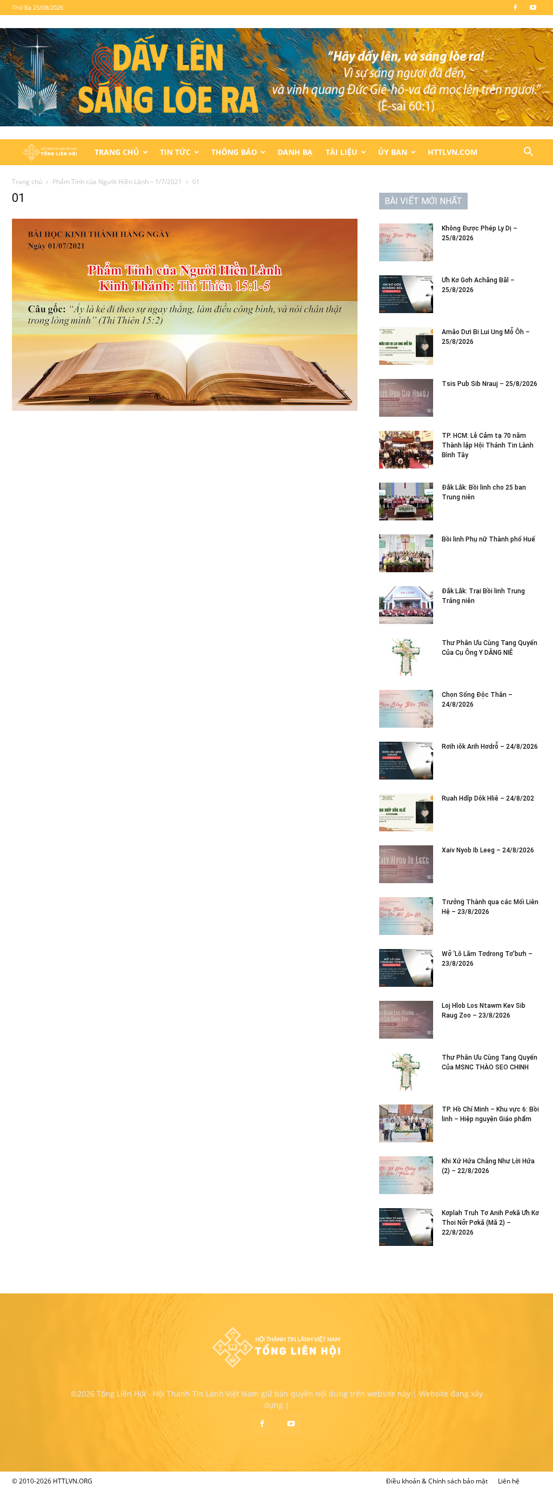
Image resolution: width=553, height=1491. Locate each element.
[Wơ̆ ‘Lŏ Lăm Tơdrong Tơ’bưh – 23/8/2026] (406, 968)
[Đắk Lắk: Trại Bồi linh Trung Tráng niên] (406, 605)
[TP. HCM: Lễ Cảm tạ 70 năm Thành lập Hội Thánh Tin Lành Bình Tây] (406, 450)
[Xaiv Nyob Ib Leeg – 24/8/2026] (406, 864)
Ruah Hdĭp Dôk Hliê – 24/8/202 (488, 798)
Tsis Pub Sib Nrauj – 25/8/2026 (489, 384)
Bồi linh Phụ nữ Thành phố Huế (488, 539)
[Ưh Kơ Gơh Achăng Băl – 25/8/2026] (406, 294)
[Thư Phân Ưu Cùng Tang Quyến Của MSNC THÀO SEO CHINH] (406, 1071)
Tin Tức (175, 152)
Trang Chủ (117, 152)
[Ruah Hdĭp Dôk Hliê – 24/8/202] (406, 812)
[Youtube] (533, 7)
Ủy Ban (392, 152)
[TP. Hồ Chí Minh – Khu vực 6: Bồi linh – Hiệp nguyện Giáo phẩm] (406, 1123)
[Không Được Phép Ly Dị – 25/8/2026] (406, 242)
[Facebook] (515, 7)
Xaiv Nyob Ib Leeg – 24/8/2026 (488, 850)
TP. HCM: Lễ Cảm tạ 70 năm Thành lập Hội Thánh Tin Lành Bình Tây (488, 445)
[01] (185, 407)
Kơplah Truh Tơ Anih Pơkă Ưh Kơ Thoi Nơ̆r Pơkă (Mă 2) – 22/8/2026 (490, 1222)
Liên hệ (509, 1481)
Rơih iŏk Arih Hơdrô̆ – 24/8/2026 (490, 746)
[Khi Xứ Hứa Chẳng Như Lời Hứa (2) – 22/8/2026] (406, 1175)
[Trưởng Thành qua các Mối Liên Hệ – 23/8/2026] (406, 916)
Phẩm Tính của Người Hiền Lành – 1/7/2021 (117, 181)
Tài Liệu (342, 152)
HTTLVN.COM (452, 152)
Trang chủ (27, 181)
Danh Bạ (295, 152)
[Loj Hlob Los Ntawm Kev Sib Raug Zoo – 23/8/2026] (406, 1020)
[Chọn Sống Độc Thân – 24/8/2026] (406, 709)
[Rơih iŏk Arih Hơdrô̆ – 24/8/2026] (406, 761)
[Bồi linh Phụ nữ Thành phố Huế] (406, 553)
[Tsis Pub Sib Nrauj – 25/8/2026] (406, 398)
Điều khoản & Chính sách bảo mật (437, 1481)
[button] (528, 153)
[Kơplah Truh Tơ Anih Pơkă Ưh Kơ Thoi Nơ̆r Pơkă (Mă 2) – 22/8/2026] (406, 1227)
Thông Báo (234, 152)
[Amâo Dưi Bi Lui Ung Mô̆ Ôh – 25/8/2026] (406, 346)
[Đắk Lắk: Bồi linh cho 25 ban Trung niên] (406, 501)
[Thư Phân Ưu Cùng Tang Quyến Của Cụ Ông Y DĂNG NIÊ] (406, 657)
